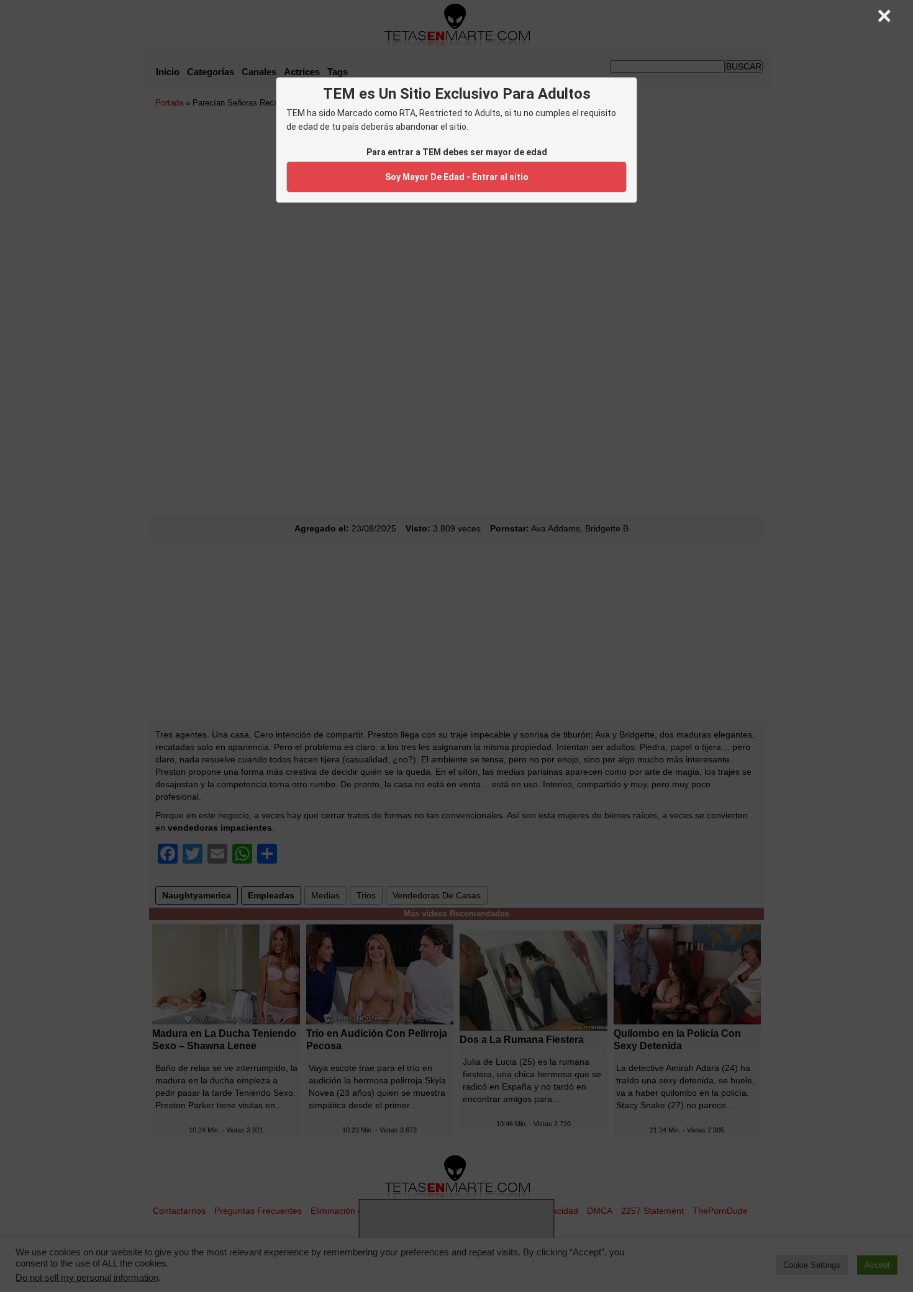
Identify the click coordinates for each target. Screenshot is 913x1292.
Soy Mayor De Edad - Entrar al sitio (457, 177)
